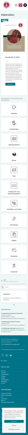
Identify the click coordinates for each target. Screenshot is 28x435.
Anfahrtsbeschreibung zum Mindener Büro (14, 349)
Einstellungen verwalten (14, 429)
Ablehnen (14, 425)
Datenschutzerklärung (10, 417)
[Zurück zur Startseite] (6, 5)
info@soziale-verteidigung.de (16, 330)
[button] (16, 5)
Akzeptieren (14, 421)
